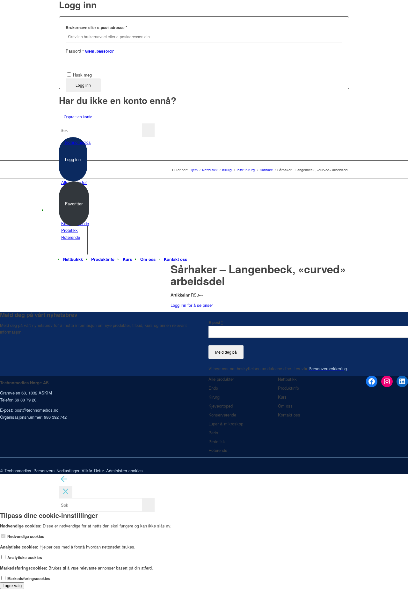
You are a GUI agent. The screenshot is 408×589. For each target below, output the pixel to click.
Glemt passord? (99, 51)
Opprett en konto (78, 116)
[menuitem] (73, 259)
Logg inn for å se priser (192, 305)
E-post (215, 322)
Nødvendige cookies (25, 536)
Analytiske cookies (24, 557)
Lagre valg (12, 585)
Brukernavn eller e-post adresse (96, 27)
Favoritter (74, 204)
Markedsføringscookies (28, 578)
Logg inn (83, 85)
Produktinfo (288, 388)
